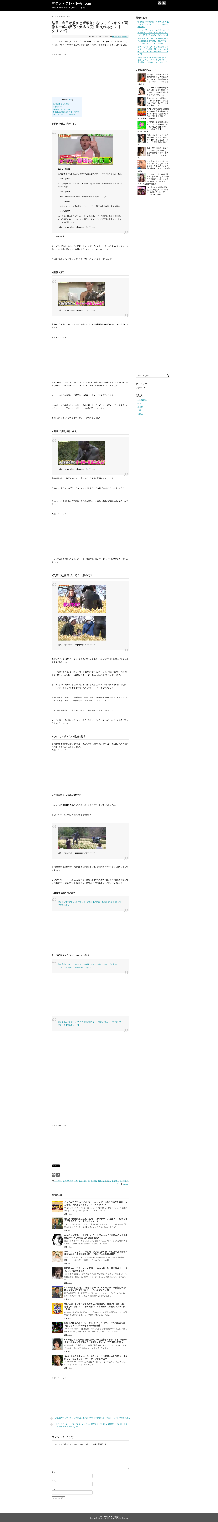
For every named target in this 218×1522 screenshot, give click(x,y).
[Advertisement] (71, 78)
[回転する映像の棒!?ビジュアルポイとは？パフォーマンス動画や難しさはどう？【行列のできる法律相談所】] (57, 1329)
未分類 (140, 407)
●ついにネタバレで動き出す (64, 114)
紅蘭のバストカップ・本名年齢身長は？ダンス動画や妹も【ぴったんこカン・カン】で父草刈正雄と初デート (152, 140)
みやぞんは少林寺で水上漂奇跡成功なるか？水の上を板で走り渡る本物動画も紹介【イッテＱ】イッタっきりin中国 (152, 79)
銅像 (124, 1181)
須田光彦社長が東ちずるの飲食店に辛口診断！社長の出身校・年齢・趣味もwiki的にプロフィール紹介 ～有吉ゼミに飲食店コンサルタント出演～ (96, 1306)
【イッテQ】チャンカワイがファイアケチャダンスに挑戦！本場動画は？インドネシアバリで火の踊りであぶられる (153, 32)
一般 (76, 1181)
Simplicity (115, 1516)
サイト (54, 1489)
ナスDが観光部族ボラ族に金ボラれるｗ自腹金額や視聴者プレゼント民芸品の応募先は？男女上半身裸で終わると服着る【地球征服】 (153, 113)
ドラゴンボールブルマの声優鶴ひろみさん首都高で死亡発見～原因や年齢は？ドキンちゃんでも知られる (152, 41)
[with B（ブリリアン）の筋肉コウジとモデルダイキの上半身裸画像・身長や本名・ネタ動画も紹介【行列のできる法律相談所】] (57, 1258)
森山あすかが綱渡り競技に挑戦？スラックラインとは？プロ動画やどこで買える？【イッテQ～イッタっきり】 (96, 1220)
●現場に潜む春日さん (62, 109)
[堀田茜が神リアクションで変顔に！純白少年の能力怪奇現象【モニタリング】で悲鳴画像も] (57, 1274)
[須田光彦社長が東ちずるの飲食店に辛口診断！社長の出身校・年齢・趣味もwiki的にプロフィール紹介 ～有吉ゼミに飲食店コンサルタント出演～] (57, 1310)
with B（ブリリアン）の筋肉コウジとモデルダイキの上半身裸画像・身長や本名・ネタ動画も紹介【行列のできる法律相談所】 (96, 1253)
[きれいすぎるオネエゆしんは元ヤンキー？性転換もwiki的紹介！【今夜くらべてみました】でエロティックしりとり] (57, 1362)
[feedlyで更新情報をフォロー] (159, 4)
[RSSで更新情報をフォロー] (164, 4)
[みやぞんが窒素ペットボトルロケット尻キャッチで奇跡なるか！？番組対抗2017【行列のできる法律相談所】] (57, 1241)
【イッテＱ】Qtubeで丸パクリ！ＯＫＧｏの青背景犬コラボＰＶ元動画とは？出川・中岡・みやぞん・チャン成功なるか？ (92, 1425)
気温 (95, 1181)
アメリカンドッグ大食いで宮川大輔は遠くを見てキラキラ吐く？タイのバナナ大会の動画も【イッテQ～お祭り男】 (153, 166)
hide (70, 100)
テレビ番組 (116, 37)
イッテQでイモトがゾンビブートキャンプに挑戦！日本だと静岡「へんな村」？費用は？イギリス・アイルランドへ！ (95, 1203)
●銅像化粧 (57, 107)
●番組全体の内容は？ (62, 104)
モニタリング (68, 1181)
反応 (81, 1181)
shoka (125, 1184)
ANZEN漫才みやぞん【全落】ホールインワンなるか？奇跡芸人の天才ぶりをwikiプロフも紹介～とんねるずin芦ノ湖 (95, 1288)
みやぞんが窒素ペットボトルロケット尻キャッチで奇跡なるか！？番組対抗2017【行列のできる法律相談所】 (96, 1236)
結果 (109, 1181)
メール (55, 1481)
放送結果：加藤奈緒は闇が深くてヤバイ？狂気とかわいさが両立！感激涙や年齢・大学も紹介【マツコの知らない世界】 (152, 127)
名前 (54, 1472)
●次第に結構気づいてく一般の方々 (67, 112)
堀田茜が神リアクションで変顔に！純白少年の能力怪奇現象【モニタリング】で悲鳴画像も (92, 1418)
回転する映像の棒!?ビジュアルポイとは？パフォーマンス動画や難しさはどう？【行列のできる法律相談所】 (95, 1324)
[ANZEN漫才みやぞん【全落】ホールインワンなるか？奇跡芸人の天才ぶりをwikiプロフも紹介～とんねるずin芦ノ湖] (57, 1293)
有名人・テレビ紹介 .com (71, 3)
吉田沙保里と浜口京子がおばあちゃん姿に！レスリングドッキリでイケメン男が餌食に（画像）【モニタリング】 (152, 60)
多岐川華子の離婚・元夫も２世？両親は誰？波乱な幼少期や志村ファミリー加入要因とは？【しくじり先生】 (152, 153)
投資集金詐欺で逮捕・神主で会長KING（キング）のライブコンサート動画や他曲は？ (153, 24)
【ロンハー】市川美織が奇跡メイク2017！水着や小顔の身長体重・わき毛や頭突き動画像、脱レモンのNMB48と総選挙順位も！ (153, 179)
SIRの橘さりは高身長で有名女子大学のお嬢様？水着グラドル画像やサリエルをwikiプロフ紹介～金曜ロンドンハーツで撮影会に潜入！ (95, 1340)
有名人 (140, 403)
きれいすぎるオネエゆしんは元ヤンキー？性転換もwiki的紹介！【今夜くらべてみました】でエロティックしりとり (95, 1357)
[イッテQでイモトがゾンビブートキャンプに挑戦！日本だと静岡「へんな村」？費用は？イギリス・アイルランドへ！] (57, 1208)
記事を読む (68, 1214)
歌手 (139, 410)
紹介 (104, 1181)
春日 (85, 1181)
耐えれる (115, 1181)
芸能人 (125, 37)
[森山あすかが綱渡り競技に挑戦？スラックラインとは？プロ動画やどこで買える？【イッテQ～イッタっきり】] (57, 1225)
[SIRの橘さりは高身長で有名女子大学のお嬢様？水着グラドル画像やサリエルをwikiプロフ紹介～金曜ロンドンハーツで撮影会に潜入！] (57, 1345)
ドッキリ (58, 1181)
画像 (100, 1181)
